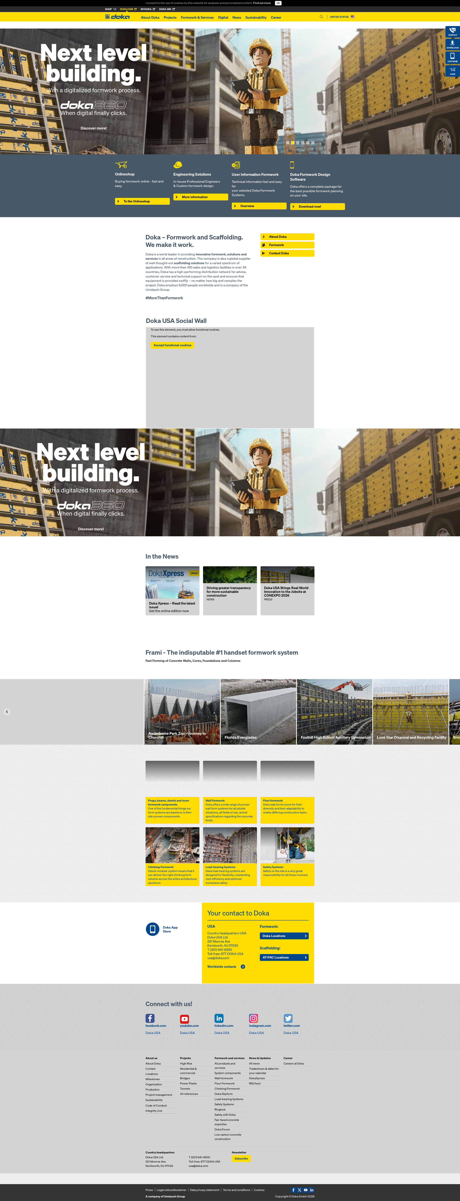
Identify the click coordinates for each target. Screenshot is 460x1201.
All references (189, 1094)
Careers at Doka (294, 1063)
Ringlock (220, 1109)
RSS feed (254, 1083)
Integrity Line (154, 1111)
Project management (159, 1095)
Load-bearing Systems (229, 1099)
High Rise (186, 1063)
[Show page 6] (312, 142)
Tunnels (185, 1089)
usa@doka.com (218, 958)
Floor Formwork (225, 1083)
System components (228, 1073)
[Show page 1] (287, 142)
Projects (170, 17)
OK (278, 3)
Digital (223, 17)
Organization (154, 1084)
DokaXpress (257, 1078)
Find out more (262, 3)
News (237, 17)
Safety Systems (224, 1104)
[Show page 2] (292, 142)
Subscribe (241, 1158)
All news (254, 1063)
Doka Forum (222, 1129)
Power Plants (188, 1083)
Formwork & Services (197, 17)
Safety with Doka (225, 1115)
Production (153, 1089)
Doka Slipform (224, 1094)
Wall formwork (224, 1078)
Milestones (153, 1079)
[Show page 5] (307, 142)
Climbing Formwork (227, 1089)
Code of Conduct (156, 1105)
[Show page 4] (302, 142)
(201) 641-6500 (221, 950)
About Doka (150, 17)
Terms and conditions (236, 1190)
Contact (150, 1069)
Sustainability (256, 17)
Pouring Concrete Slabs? (150, 82)
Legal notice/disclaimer (171, 1190)
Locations (152, 1074)
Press (149, 1190)
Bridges (185, 1078)
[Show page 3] (297, 142)
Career (276, 17)
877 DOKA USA (232, 954)
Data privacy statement (204, 1190)
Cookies (259, 1190)
